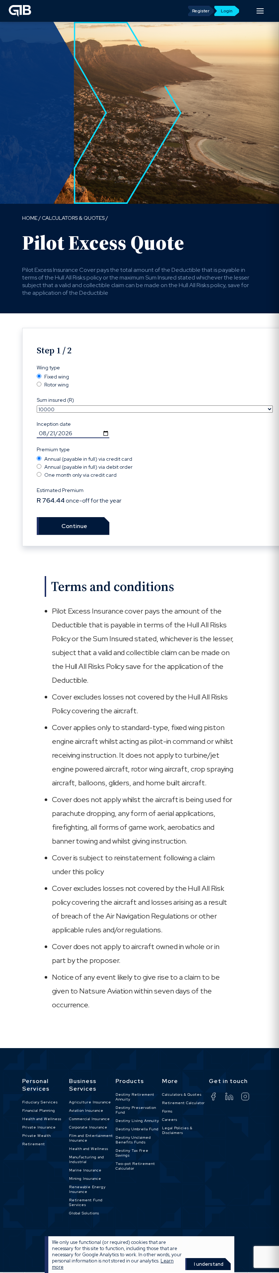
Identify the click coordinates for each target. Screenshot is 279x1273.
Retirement (33, 1144)
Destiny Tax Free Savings (132, 1153)
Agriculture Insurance (90, 1102)
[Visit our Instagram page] (249, 1097)
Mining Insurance (85, 1178)
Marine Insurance (85, 1170)
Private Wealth (36, 1135)
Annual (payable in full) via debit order (88, 467)
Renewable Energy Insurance (87, 1189)
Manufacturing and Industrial (86, 1159)
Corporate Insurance (88, 1127)
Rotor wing (56, 384)
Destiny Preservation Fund (136, 1110)
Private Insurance (39, 1127)
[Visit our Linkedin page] (233, 1097)
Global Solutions (84, 1213)
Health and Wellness (41, 1119)
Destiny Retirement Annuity (135, 1097)
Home (29, 218)
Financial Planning (38, 1110)
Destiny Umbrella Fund (137, 1129)
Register (201, 11)
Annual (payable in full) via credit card (88, 459)
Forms (167, 1111)
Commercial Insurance (89, 1119)
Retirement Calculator (183, 1103)
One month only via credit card (80, 475)
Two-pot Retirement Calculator (135, 1166)
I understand (208, 1264)
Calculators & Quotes (73, 218)
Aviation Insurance (86, 1110)
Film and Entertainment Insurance (91, 1138)
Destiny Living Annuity (137, 1120)
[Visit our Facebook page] (217, 1097)
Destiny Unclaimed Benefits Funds (133, 1140)
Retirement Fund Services (86, 1202)
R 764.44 (51, 500)
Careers (169, 1119)
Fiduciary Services (40, 1102)
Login (226, 11)
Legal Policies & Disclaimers (177, 1130)
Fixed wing (56, 376)
